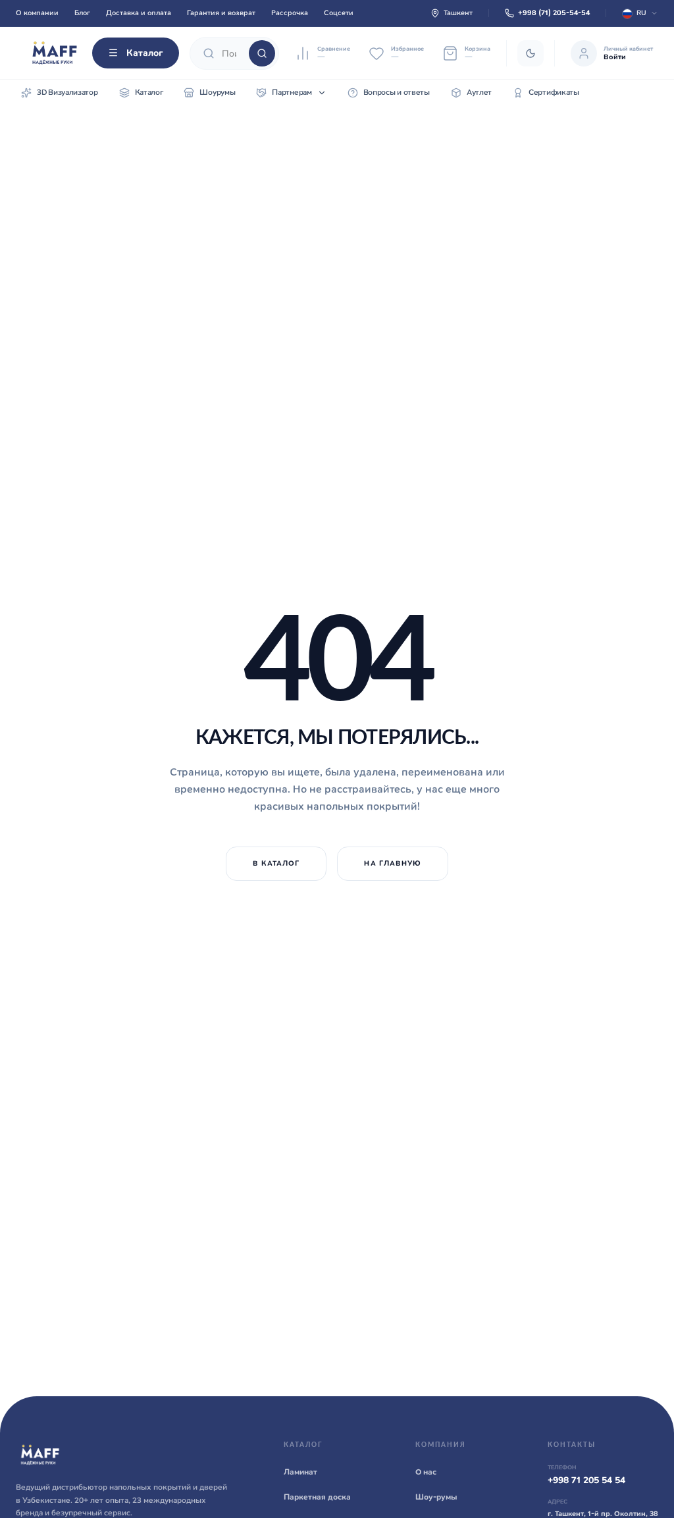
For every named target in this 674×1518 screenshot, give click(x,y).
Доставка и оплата (138, 12)
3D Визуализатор (67, 92)
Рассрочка (289, 12)
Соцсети (338, 12)
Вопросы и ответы (396, 92)
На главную (392, 863)
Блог (82, 12)
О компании (37, 12)
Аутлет (479, 92)
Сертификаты (554, 92)
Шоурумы (217, 92)
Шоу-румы (436, 1497)
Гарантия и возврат (221, 12)
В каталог (276, 863)
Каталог (144, 53)
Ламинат (300, 1472)
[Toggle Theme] (530, 53)
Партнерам (291, 92)
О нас (425, 1472)
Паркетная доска (317, 1497)
